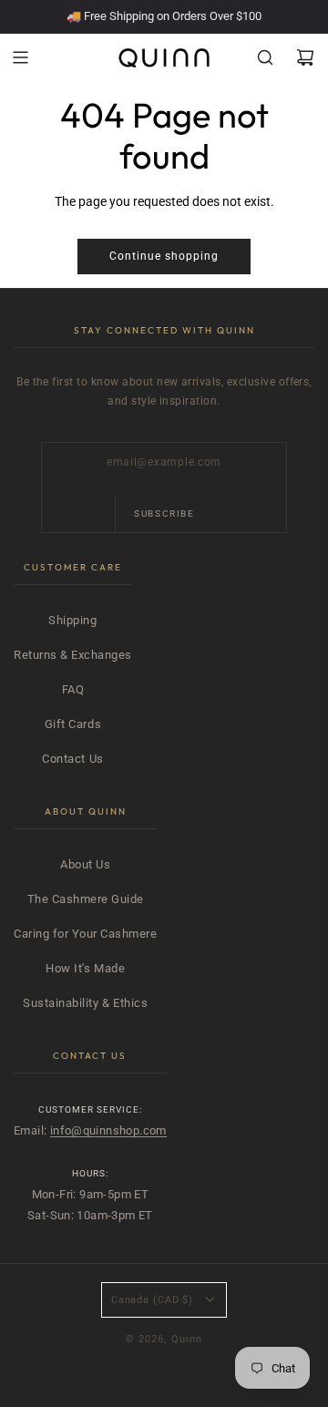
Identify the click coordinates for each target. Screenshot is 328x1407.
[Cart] (305, 57)
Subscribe (164, 513)
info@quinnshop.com (108, 1130)
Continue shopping (164, 256)
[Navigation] (20, 57)
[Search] (265, 57)
